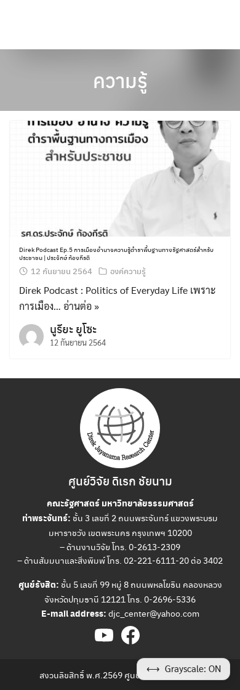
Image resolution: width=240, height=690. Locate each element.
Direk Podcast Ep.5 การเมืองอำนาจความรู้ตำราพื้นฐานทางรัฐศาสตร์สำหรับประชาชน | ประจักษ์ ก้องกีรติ (116, 253)
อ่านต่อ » (81, 305)
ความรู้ (120, 80)
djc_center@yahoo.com (153, 613)
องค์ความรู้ (128, 271)
